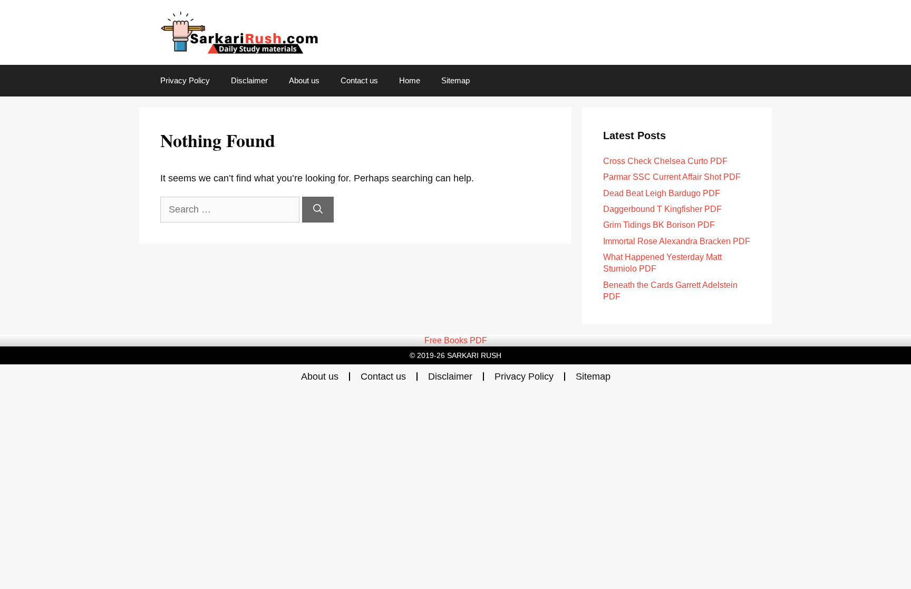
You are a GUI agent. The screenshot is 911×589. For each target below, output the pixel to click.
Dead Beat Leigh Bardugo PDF (661, 193)
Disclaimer (249, 80)
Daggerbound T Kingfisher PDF (662, 209)
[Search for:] (231, 209)
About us (304, 80)
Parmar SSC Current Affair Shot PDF (672, 176)
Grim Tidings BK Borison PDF (659, 224)
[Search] (318, 210)
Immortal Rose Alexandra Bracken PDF (676, 241)
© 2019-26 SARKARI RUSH (455, 355)
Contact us (359, 80)
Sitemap (455, 80)
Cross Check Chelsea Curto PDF (665, 161)
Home (409, 80)
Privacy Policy (185, 80)
